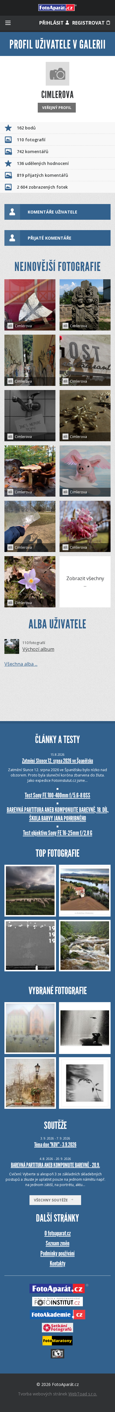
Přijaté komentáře (49, 238)
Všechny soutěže (52, 1200)
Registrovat (89, 23)
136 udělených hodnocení (43, 163)
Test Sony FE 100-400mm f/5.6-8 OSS (57, 795)
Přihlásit (52, 23)
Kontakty (57, 1263)
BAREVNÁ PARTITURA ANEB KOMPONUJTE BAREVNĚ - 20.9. (55, 1165)
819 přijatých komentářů (42, 175)
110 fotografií (31, 139)
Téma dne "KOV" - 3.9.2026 (55, 1144)
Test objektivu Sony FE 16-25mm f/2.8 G (57, 833)
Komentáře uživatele (52, 212)
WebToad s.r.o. (82, 1394)
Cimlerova (23, 325)
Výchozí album (38, 649)
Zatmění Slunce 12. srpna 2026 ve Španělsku (57, 760)
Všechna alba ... (20, 664)
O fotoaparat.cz (58, 1233)
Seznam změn (57, 1243)
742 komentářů (32, 151)
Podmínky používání (57, 1253)
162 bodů (26, 128)
